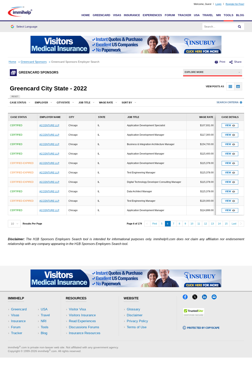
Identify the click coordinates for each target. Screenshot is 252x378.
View (228, 125)
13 (212, 223)
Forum (170, 15)
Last (234, 223)
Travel (207, 15)
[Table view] (238, 86)
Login (218, 4)
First (154, 223)
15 (226, 223)
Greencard (101, 15)
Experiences (152, 15)
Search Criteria (228, 102)
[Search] (239, 26)
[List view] (230, 86)
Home (86, 15)
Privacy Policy (137, 321)
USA (197, 15)
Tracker (184, 15)
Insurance (132, 15)
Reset (15, 96)
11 (198, 223)
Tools (228, 15)
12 (205, 223)
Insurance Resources (84, 333)
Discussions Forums (84, 327)
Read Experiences (82, 321)
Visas (117, 15)
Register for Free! (235, 4)
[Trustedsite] (194, 316)
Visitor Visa (77, 309)
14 (219, 223)
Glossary (133, 309)
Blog (240, 15)
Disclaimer (135, 315)
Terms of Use (136, 327)
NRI (218, 15)
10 (192, 223)
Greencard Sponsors (34, 61)
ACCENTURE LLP (49, 125)
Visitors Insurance (82, 315)
